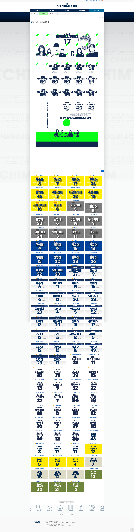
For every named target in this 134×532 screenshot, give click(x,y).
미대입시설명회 (92, 0)
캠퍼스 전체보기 (99, 0)
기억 (60, 514)
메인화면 (87, 0)
